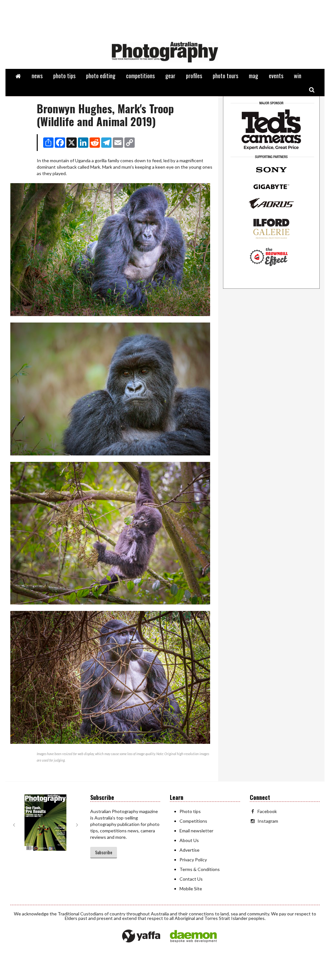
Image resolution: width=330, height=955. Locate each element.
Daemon (193, 936)
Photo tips (190, 811)
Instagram (267, 821)
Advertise (189, 850)
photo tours (225, 75)
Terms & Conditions (200, 869)
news (37, 75)
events (276, 75)
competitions (140, 75)
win (297, 75)
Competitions (193, 821)
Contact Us (191, 879)
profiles (194, 75)
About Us (189, 840)
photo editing (100, 75)
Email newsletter (196, 830)
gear (170, 75)
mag (253, 75)
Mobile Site (191, 888)
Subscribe (103, 852)
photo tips (64, 75)
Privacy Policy (193, 859)
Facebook (267, 811)
